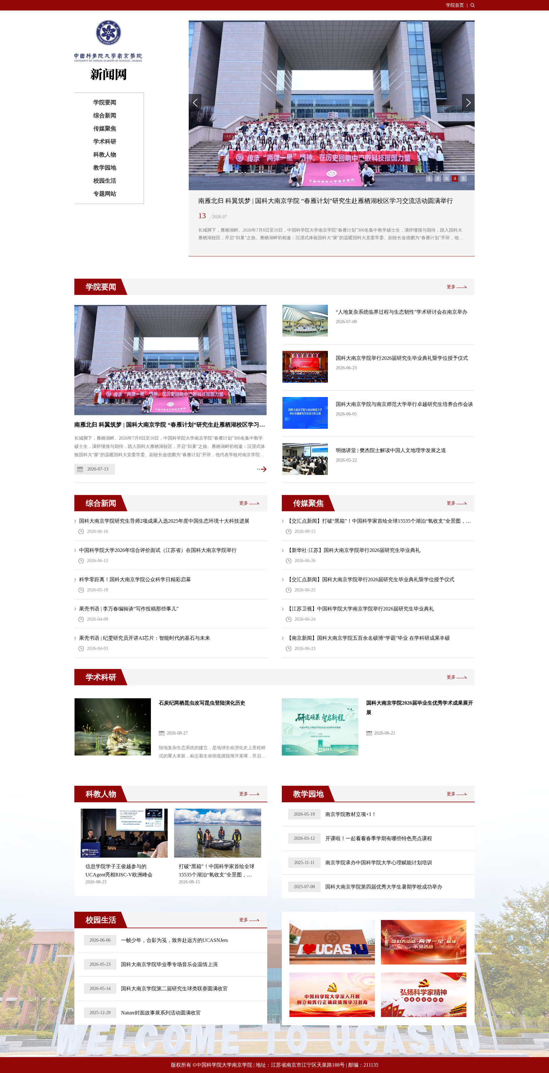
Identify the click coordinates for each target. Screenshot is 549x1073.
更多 (451, 286)
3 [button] (446, 178)
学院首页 (455, 5)
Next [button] (468, 102)
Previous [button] (195, 102)
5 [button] (463, 178)
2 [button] (438, 178)
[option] (332, 138)
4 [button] (455, 178)
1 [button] (429, 178)
